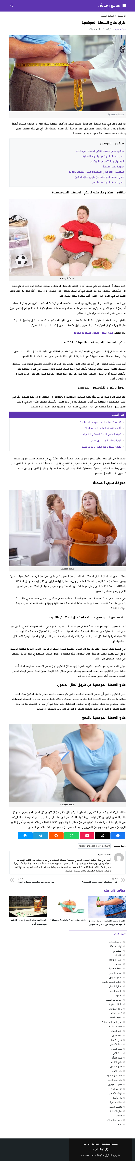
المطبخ (119, 995)
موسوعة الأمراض (114, 1120)
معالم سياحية (115, 1102)
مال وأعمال (117, 1098)
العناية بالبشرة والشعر (111, 982)
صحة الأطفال (116, 1044)
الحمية (119, 964)
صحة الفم (117, 1053)
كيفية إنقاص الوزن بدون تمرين (106, 440)
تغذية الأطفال (115, 1018)
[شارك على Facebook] (117, 836)
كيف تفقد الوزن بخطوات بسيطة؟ (68, 920)
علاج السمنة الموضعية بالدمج (108, 182)
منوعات (119, 1116)
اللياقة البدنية (107, 16)
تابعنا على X (98, 1149)
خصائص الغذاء (115, 1026)
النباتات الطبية (115, 1004)
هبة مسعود (120, 29)
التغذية (118, 955)
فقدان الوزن (116, 1089)
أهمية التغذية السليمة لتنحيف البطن (103, 428)
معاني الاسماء (115, 1107)
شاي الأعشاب (116, 1040)
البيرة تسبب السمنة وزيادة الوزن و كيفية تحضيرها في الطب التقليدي (107, 923)
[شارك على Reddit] (56, 836)
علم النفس (117, 1071)
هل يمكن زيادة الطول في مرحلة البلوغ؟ (100, 422)
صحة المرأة (117, 1058)
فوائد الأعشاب (115, 1093)
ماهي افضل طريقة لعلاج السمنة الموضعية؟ (100, 151)
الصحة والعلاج (115, 973)
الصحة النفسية (115, 969)
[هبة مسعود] (119, 858)
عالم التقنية (116, 1062)
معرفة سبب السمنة (113, 166)
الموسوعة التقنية (114, 1000)
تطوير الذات (116, 1013)
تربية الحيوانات (115, 1009)
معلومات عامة (115, 1111)
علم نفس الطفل (114, 1080)
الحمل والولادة (115, 960)
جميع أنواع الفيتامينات (112, 1022)
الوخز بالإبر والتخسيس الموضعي (107, 161)
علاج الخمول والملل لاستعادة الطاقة (93, 332)
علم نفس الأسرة (114, 1075)
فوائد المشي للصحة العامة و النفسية (102, 434)
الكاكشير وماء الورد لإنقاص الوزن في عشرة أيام (29, 922)
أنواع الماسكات (115, 946)
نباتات (119, 1125)
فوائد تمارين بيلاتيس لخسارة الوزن (35, 880)
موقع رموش (109, 5)
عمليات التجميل (115, 1085)
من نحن (86, 1144)
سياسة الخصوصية (110, 1144)
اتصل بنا (95, 1144)
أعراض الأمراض (115, 942)
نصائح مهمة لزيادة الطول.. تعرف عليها (101, 447)
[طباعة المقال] (25, 836)
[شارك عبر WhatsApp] (71, 836)
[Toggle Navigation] (124, 5)
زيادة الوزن (117, 1036)
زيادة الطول (116, 1031)
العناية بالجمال (115, 986)
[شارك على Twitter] (102, 836)
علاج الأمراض (116, 1067)
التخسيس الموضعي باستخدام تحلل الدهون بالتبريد (96, 171)
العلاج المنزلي (115, 977)
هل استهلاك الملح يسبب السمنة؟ (99, 880)
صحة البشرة (116, 1049)
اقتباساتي (117, 951)
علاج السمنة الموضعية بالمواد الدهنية (103, 156)
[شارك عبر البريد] (87, 836)
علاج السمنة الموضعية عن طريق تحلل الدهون (99, 177)
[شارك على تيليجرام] (40, 836)
